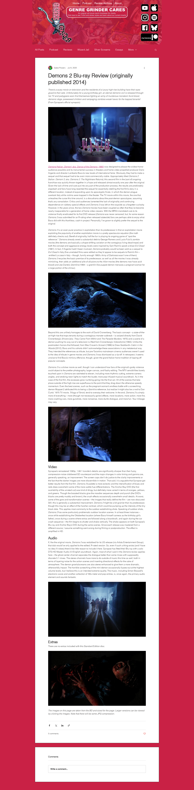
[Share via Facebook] (49, 725)
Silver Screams (102, 49)
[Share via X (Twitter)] (56, 725)
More (131, 49)
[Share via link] (69, 725)
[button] (155, 50)
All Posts (39, 49)
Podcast (53, 49)
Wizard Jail (83, 49)
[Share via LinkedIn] (62, 725)
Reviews (67, 49)
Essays (119, 49)
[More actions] (144, 67)
